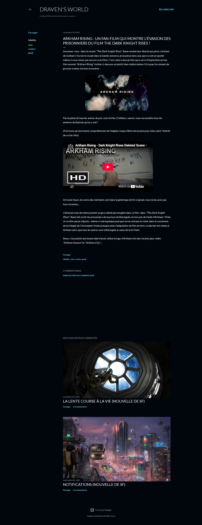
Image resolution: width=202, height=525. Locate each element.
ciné (30, 45)
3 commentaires (80, 407)
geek (30, 52)
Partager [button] (33, 32)
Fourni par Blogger (103, 510)
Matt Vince (110, 516)
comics (32, 48)
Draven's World (64, 9)
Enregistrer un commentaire (78, 275)
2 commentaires (80, 490)
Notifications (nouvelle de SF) (94, 484)
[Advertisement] (117, 307)
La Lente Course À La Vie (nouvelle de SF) (104, 401)
